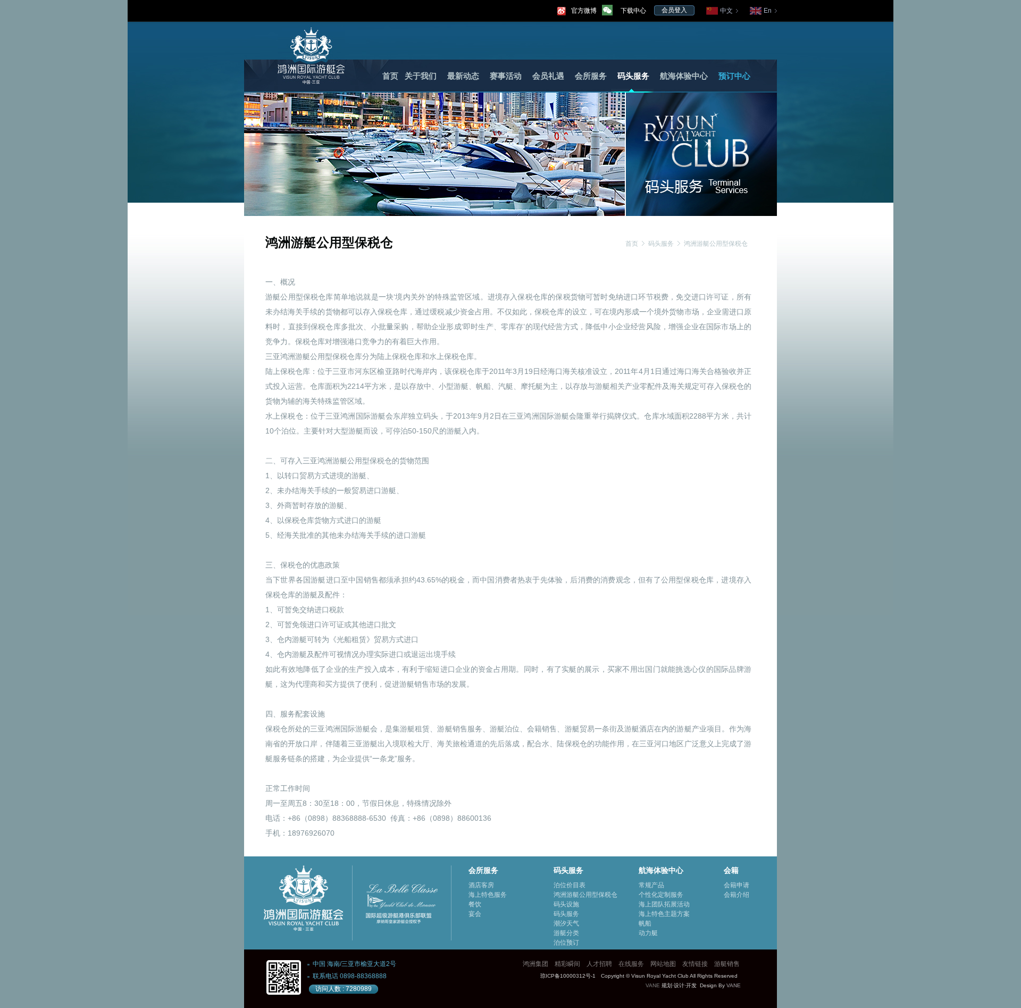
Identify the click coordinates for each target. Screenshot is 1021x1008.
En (768, 10)
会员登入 (674, 10)
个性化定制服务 (661, 894)
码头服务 (633, 76)
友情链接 (695, 964)
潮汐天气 (566, 923)
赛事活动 (506, 76)
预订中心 (734, 76)
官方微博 (584, 10)
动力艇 (648, 933)
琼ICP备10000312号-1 (568, 976)
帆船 (645, 923)
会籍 (731, 870)
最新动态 (463, 76)
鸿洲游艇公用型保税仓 (716, 243)
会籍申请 (736, 885)
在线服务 (631, 964)
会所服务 (591, 76)
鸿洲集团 (535, 964)
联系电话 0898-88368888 (350, 976)
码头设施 (566, 904)
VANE (653, 985)
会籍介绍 (736, 894)
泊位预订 (566, 942)
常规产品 (651, 885)
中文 (726, 10)
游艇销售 (727, 964)
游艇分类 (566, 933)
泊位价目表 (569, 885)
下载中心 (633, 10)
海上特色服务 (487, 894)
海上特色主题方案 (664, 914)
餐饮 (474, 904)
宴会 (474, 914)
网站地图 (663, 964)
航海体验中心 (684, 76)
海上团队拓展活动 (664, 904)
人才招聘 (599, 964)
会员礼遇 (548, 76)
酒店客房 (481, 885)
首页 (390, 76)
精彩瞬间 (567, 964)
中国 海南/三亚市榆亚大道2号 (354, 964)
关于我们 (421, 76)
